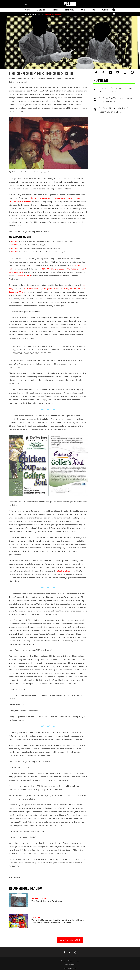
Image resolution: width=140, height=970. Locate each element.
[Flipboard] (110, 72)
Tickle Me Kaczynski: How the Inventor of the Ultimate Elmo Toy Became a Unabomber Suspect (58, 921)
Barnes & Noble (24, 275)
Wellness (105, 10)
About (63, 961)
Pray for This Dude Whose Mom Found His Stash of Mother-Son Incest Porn (42, 241)
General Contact (70, 964)
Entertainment (42, 10)
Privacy (70, 961)
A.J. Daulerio (47, 14)
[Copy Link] (125, 72)
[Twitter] (96, 72)
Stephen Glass (63, 571)
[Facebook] (103, 72)
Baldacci (78, 265)
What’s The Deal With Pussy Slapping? (29, 245)
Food (93, 10)
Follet (11, 269)
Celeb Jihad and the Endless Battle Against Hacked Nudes (35, 248)
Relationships (69, 10)
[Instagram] (132, 72)
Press (77, 961)
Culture (27, 10)
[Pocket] (118, 72)
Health (55, 10)
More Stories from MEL (70, 940)
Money (83, 10)
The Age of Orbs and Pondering (47, 901)
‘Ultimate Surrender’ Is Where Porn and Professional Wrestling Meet (39, 252)
